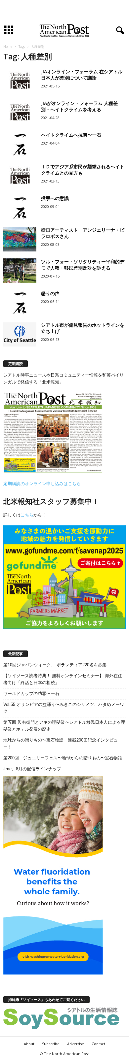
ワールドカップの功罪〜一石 (31, 693)
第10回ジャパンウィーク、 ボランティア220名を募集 (55, 664)
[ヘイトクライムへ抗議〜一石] (19, 144)
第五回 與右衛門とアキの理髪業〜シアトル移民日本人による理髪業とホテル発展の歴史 (64, 726)
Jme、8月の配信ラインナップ (32, 768)
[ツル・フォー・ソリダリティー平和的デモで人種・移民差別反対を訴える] (19, 270)
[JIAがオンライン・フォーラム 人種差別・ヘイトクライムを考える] (19, 112)
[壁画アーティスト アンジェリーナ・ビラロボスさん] (19, 239)
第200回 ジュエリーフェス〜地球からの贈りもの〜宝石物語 (62, 757)
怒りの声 (50, 293)
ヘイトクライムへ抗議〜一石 (71, 135)
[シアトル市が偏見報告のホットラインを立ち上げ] (19, 334)
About (29, 1043)
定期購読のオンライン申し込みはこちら (42, 483)
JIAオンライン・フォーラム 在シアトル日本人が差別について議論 (81, 74)
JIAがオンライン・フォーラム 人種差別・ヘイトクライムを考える (79, 106)
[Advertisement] (64, 11)
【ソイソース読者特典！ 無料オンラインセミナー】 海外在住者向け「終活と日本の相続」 (62, 679)
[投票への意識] (19, 207)
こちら (27, 515)
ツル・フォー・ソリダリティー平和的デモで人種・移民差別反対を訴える (82, 264)
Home (7, 46)
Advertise (75, 1043)
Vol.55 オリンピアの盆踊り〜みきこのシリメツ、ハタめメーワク (63, 708)
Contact (98, 1043)
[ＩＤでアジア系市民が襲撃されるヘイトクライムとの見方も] (19, 175)
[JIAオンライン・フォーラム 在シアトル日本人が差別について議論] (19, 80)
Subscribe (51, 1043)
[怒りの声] (19, 302)
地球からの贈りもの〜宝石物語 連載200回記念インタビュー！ (60, 743)
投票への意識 (55, 198)
